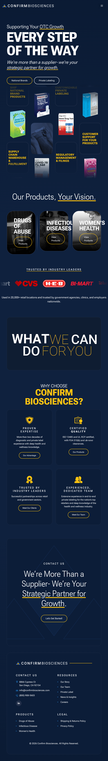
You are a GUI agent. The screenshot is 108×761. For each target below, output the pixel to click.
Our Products (78, 452)
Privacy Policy (67, 726)
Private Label (66, 692)
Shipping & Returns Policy (73, 721)
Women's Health (27, 731)
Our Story (64, 682)
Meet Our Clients (29, 508)
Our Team (65, 687)
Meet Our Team (78, 515)
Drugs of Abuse (26, 721)
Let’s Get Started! (54, 618)
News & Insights (68, 697)
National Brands (20, 80)
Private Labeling (47, 80)
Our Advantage (29, 455)
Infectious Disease (28, 726)
